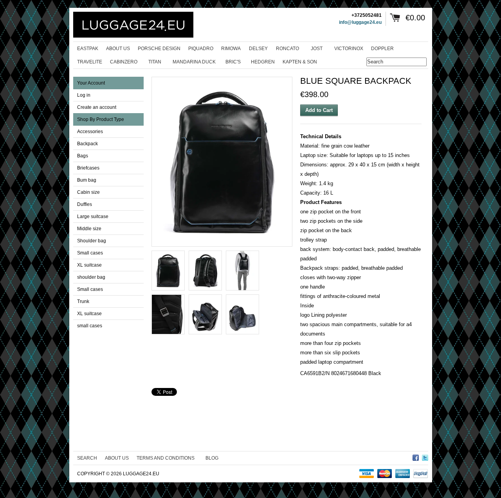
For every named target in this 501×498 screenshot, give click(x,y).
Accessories (90, 131)
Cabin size (88, 192)
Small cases (90, 253)
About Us (117, 458)
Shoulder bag (91, 241)
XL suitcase (89, 265)
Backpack (87, 143)
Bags (82, 156)
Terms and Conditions (166, 458)
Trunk (83, 301)
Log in (83, 95)
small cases (89, 325)
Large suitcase (92, 216)
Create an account (96, 107)
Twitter (425, 456)
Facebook (416, 456)
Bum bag (86, 180)
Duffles (84, 204)
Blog (211, 458)
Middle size (89, 228)
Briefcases (88, 168)
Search (87, 458)
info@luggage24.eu (360, 22)
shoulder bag (91, 277)
